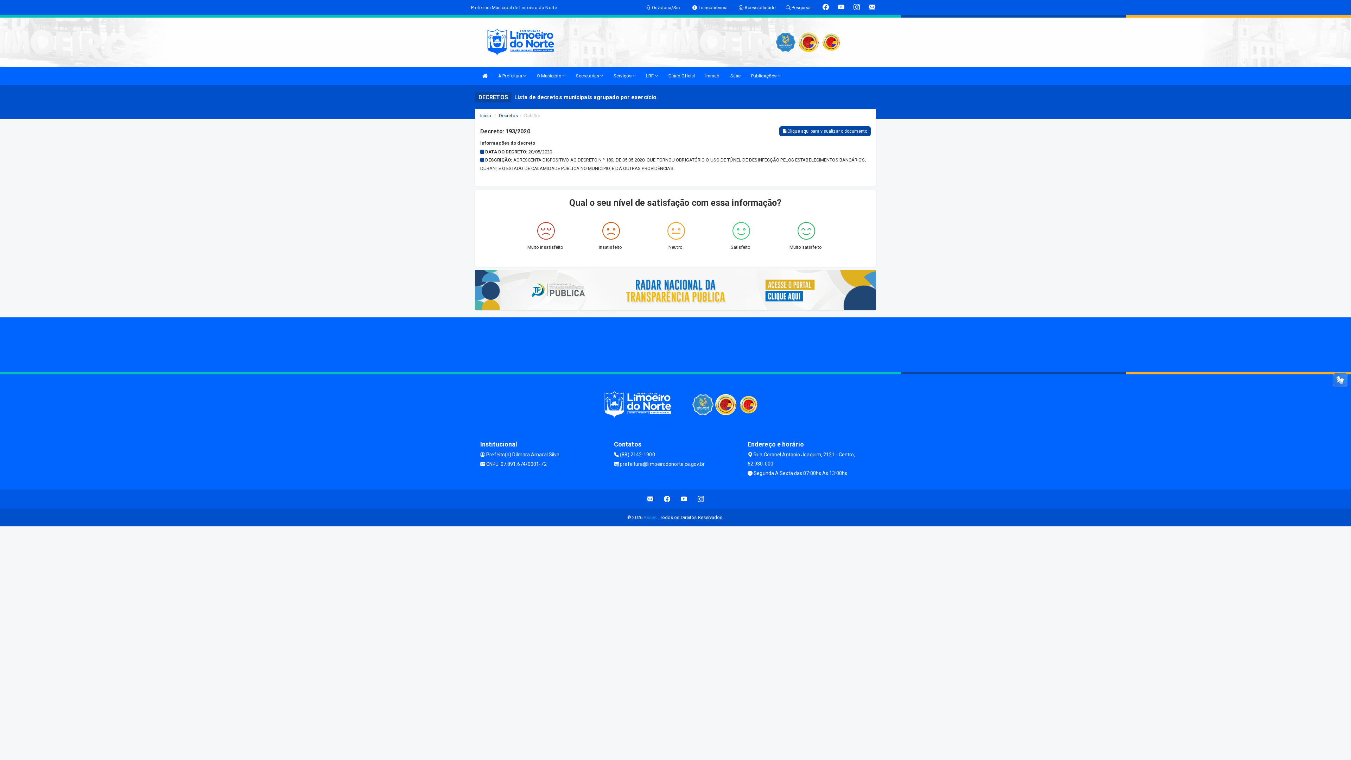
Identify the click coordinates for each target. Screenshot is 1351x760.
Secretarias (588, 75)
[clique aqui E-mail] (650, 499)
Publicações (764, 75)
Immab (712, 75)
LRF (650, 75)
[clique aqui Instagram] (701, 499)
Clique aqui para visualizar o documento (826, 131)
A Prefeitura (510, 75)
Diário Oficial (681, 75)
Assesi (650, 517)
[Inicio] (484, 76)
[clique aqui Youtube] (684, 499)
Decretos (508, 115)
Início (485, 115)
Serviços (623, 75)
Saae (735, 75)
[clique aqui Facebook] (667, 499)
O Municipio (550, 75)
